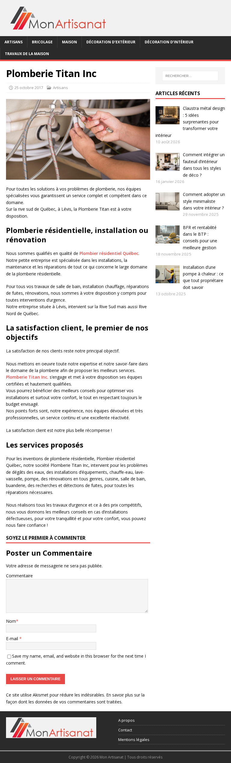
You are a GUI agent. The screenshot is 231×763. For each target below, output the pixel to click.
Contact (125, 730)
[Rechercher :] (190, 76)
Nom (11, 621)
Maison (69, 42)
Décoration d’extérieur (110, 42)
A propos (126, 720)
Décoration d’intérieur (169, 42)
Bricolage (42, 42)
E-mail (12, 638)
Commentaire (19, 575)
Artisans (14, 42)
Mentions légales (133, 739)
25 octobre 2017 (28, 87)
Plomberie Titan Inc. (27, 377)
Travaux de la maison (27, 53)
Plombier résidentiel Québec (108, 253)
